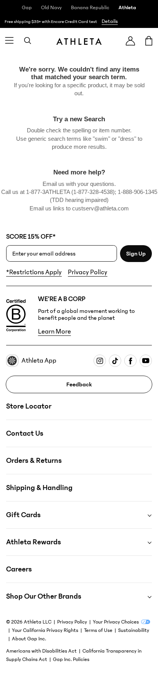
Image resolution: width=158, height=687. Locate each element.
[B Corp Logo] (16, 315)
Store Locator (28, 406)
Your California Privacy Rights (45, 630)
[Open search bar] (27, 40)
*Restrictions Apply (34, 272)
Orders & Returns (34, 460)
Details (110, 21)
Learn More (54, 331)
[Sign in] (130, 41)
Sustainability (133, 630)
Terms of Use (98, 630)
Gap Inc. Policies (71, 659)
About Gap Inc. (29, 639)
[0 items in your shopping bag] (149, 40)
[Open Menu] (9, 40)
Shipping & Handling (39, 488)
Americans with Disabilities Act (41, 651)
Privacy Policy (87, 272)
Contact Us (24, 433)
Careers (19, 569)
